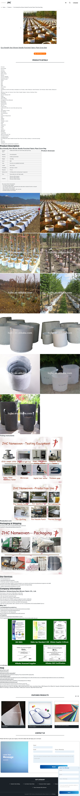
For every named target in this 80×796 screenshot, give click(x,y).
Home (4, 7)
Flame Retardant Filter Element (40, 787)
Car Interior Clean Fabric (29, 783)
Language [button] (75, 2)
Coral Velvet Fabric (37, 686)
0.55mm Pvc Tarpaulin (55, 686)
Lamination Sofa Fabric (14, 687)
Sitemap (53, 794)
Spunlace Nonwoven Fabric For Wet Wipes (9, 686)
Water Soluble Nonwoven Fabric (25, 686)
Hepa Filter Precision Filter (36, 687)
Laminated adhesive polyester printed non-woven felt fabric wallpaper (16, 684)
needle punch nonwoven (25, 687)
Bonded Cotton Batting (15, 783)
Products (9, 7)
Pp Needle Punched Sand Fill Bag (67, 686)
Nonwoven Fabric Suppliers (44, 783)
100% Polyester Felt (45, 686)
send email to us (40, 53)
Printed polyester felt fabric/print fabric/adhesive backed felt (15, 683)
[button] (66, 3)
